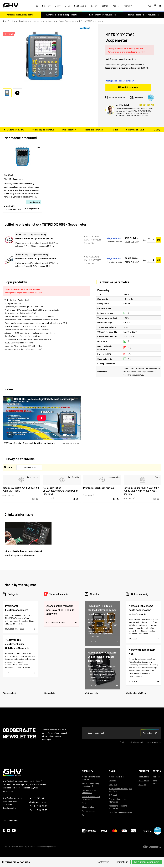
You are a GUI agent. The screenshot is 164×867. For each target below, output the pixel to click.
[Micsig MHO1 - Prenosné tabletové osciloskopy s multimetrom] (28, 540)
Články (93, 6)
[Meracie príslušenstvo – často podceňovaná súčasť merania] (143, 622)
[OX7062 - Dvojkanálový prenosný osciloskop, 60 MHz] (45, 56)
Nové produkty (88, 811)
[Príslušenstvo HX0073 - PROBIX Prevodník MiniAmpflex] (9, 260)
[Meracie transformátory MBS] (143, 665)
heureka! (147, 830)
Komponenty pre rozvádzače (102, 14)
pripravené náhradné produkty (132, 52)
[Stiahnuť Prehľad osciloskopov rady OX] (118, 499)
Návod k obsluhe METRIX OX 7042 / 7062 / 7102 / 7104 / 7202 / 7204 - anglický (141, 490)
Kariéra (116, 6)
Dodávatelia (144, 776)
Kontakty (128, 6)
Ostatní (157, 771)
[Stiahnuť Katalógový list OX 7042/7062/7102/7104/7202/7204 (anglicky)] (77, 499)
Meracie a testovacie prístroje (20, 14)
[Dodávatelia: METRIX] (85, 28)
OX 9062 (8, 175)
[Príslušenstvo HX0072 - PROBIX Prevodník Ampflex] (9, 240)
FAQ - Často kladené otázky (120, 812)
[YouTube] (14, 831)
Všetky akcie (49, 693)
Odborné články (140, 594)
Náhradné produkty (128, 87)
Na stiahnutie (80, 6)
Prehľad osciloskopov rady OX (98, 487)
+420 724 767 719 (146, 105)
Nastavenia (103, 861)
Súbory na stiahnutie (136, 129)
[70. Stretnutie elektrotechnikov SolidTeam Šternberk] (20, 656)
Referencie (113, 795)
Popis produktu (69, 129)
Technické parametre (95, 129)
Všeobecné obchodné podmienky (118, 807)
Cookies (156, 776)
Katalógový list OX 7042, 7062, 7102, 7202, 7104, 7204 (21, 489)
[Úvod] (37, 5)
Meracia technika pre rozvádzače (143, 14)
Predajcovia (144, 780)
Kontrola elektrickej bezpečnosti (61, 14)
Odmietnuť (122, 861)
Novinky (94, 594)
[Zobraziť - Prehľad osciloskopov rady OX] (102, 480)
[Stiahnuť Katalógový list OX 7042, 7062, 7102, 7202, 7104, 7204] (37, 499)
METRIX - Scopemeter (14, 179)
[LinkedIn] (8, 831)
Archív (84, 815)
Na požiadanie (34, 202)
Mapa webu (155, 781)
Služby (57, 6)
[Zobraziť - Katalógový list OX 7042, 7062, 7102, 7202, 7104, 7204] (21, 480)
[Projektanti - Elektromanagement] (20, 617)
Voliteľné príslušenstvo (43, 129)
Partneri (104, 6)
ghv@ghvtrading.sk (37, 802)
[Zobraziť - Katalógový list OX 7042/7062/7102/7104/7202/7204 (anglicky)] (62, 480)
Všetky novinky (91, 693)
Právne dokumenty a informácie (117, 800)
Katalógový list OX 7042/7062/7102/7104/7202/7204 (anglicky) (60, 490)
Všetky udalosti (9, 693)
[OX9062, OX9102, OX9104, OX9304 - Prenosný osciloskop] (22, 156)
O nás (67, 6)
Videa (115, 129)
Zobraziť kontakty (10, 820)
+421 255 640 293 (36, 798)
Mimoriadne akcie (58, 594)
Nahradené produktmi (14, 129)
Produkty (46, 6)
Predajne (142, 784)
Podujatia (13, 594)
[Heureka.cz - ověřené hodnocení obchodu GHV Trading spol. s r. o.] (151, 98)
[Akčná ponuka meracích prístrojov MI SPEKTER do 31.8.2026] (61, 614)
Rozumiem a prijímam (146, 861)
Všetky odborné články (136, 693)
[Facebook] (4, 831)
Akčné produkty (88, 807)
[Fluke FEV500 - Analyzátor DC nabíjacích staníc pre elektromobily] (102, 668)
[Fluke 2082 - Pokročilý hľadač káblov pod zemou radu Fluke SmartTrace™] (102, 623)
